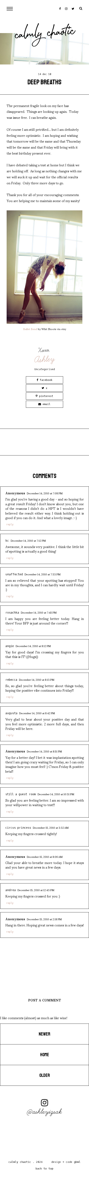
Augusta (11, 713)
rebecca (11, 680)
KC (7, 541)
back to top (44, 1168)
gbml (77, 1162)
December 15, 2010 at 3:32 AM (51, 827)
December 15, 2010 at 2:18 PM (44, 919)
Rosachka (12, 613)
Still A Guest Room (20, 794)
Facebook (45, 380)
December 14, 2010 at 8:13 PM (36, 679)
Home (44, 1055)
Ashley (44, 359)
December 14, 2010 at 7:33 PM (42, 574)
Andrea (10, 890)
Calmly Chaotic (45, 34)
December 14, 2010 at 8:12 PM (33, 646)
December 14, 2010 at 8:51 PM (44, 751)
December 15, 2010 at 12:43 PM (35, 890)
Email (46, 404)
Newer (44, 1034)
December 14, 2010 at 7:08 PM (45, 493)
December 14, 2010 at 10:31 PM (55, 794)
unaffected (14, 574)
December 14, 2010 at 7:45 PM (39, 612)
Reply (9, 524)
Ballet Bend (30, 329)
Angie (9, 646)
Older (44, 1075)
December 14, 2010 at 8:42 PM (37, 713)
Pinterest (45, 396)
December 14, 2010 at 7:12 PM (28, 540)
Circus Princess (18, 828)
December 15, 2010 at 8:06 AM (45, 857)
